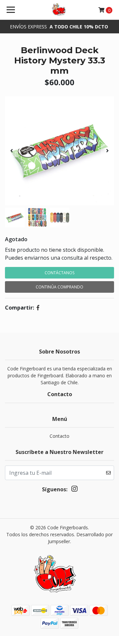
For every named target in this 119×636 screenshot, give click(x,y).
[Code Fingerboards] (59, 10)
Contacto (59, 436)
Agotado (16, 239)
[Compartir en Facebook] (38, 307)
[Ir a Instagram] (74, 490)
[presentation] (11, 150)
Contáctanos (59, 273)
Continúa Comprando (59, 287)
